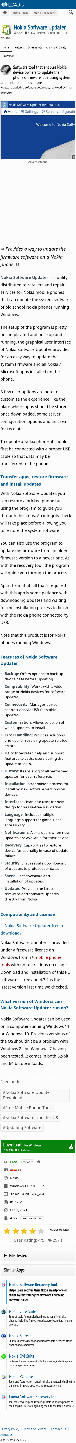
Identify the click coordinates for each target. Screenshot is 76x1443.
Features (19, 47)
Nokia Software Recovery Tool (33, 1284)
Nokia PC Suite (21, 1376)
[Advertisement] (38, 204)
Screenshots (35, 47)
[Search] (71, 13)
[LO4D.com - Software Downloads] (5, 13)
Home (6, 47)
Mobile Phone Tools (45, 12)
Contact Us (58, 1429)
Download (8, 56)
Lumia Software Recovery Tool (33, 1397)
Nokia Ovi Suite (21, 1356)
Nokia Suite (18, 1336)
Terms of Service (35, 1429)
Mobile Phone (20, 12)
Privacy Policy (9, 1429)
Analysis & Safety (56, 47)
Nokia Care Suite (22, 1311)
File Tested (18, 1255)
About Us (6, 1435)
